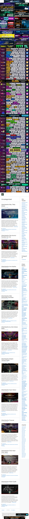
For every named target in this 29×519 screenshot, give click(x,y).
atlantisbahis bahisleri (23, 281)
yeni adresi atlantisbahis (24, 417)
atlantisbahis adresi (24, 276)
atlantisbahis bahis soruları (24, 282)
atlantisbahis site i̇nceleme (24, 357)
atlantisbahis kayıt (24, 329)
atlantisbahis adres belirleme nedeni (24, 273)
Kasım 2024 (23, 435)
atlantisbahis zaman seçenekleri (23, 389)
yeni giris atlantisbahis (24, 419)
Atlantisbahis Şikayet (24, 395)
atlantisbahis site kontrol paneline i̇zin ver (7, 260)
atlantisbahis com (24, 301)
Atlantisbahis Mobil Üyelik (8, 481)
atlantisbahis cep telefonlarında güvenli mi (24, 300)
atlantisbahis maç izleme (24, 336)
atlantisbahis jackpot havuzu (24, 327)
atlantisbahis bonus (24, 285)
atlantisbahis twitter (24, 373)
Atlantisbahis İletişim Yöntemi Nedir (7, 359)
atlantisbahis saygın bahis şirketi (24, 355)
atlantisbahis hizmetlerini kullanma (12, 229)
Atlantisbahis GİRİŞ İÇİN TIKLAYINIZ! (14, 29)
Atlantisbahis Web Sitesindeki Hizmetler (7, 296)
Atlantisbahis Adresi (24, 202)
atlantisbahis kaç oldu (24, 331)
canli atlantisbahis (24, 400)
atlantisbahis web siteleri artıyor (24, 377)
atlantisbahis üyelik (24, 392)
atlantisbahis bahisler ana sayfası (12, 289)
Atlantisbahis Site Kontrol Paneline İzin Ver (8, 236)
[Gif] (14, 81)
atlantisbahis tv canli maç (24, 367)
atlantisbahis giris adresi (24, 308)
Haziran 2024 (24, 441)
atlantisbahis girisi (24, 311)
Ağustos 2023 (24, 453)
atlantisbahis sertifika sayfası (24, 356)
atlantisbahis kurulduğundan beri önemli (24, 333)
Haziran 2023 (24, 455)
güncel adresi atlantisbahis (23, 409)
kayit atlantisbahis (24, 412)
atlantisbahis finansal (12, 444)
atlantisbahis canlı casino (24, 295)
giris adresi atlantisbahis (24, 403)
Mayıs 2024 (23, 442)
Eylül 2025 (23, 429)
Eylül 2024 (23, 437)
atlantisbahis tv (24, 365)
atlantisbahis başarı (23, 283)
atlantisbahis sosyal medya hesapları (24, 360)
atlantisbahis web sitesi (24, 379)
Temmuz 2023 (24, 454)
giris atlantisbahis (24, 404)
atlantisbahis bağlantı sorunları (5, 444)
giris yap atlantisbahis (24, 407)
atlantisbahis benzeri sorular (24, 284)
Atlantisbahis (23, 203)
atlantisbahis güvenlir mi (5, 229)
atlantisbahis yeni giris (24, 387)
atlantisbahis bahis (24, 278)
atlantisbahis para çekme (13, 320)
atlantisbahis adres (24, 272)
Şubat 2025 (23, 432)
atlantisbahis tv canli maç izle (24, 369)
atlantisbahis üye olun (14, 260)
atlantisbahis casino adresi (24, 297)
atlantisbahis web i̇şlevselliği (24, 376)
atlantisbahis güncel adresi (24, 323)
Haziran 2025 (24, 430)
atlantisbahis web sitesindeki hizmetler (6, 321)
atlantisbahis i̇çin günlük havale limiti (24, 326)
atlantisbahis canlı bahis (24, 291)
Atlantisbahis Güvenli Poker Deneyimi (24, 235)
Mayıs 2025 (23, 431)
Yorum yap (3, 230)
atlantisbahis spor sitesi (24, 363)
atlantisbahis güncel (24, 319)
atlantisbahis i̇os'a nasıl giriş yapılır (11, 475)
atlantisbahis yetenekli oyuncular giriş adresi (24, 388)
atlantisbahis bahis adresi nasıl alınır (24, 279)
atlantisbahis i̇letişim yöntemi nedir (6, 383)
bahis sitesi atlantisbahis (24, 399)
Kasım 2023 (23, 449)
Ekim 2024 (23, 436)
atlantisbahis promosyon (24, 350)
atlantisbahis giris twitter (24, 313)
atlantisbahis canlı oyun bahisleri (24, 296)
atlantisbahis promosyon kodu (24, 353)
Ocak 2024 (23, 447)
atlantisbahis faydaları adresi (24, 303)
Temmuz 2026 (24, 426)
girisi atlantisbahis (24, 405)
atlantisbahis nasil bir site (24, 339)
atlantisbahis (24, 270)
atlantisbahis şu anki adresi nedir (5, 353)
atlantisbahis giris (4, 475)
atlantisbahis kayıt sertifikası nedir (6, 320)
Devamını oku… (16, 226)
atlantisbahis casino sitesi (24, 299)
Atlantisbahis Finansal (7, 420)
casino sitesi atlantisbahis (23, 401)
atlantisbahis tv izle (24, 371)
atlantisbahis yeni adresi (24, 384)
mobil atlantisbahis (24, 414)
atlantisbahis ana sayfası (5, 289)
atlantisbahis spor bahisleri (24, 362)
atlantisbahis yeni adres (4, 290)
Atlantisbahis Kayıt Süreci (8, 390)
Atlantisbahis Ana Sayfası (8, 266)
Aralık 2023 (23, 448)
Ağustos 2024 (24, 438)
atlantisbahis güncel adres (24, 321)
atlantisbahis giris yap (24, 316)
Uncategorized (4, 228)
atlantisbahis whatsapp (24, 380)
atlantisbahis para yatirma (4, 384)
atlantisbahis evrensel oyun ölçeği (24, 302)
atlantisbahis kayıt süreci (4, 414)
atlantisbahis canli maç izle (24, 289)
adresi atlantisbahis (24, 268)
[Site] (14, 49)
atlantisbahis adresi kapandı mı (6, 352)
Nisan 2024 (23, 443)
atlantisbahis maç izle (12, 352)
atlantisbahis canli (24, 287)
